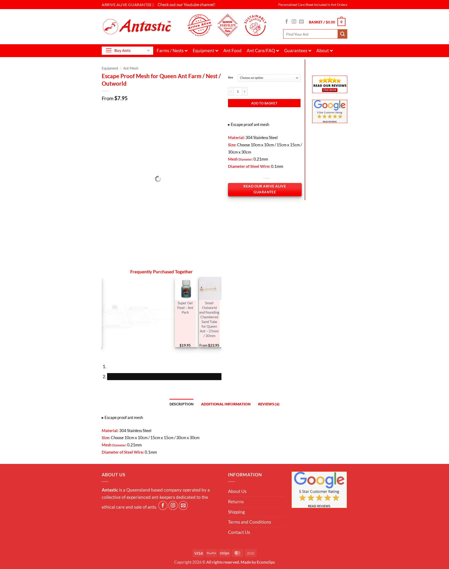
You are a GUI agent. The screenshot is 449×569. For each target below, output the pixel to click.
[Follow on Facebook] (286, 21)
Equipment (203, 50)
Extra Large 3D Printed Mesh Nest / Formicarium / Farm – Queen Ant (136, 314)
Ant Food (232, 50)
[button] (327, 22)
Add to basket (264, 103)
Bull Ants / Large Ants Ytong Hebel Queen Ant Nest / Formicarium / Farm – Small (160, 319)
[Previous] (106, 353)
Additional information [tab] (225, 404)
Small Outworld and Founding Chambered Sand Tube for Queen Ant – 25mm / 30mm (208, 319)
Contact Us (239, 532)
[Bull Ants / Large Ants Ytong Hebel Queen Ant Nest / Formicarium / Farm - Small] (161, 288)
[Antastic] (138, 26)
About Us (237, 491)
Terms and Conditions (249, 522)
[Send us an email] (301, 21)
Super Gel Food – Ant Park (184, 307)
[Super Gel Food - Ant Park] (185, 288)
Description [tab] (181, 404)
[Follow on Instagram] (294, 21)
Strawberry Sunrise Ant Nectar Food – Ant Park (112, 310)
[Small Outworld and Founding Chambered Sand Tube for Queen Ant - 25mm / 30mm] (209, 288)
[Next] (121, 353)
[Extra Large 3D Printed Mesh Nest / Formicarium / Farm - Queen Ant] (137, 288)
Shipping (236, 511)
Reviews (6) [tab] (268, 404)
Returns (236, 501)
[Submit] (342, 34)
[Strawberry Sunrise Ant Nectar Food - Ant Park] (113, 288)
